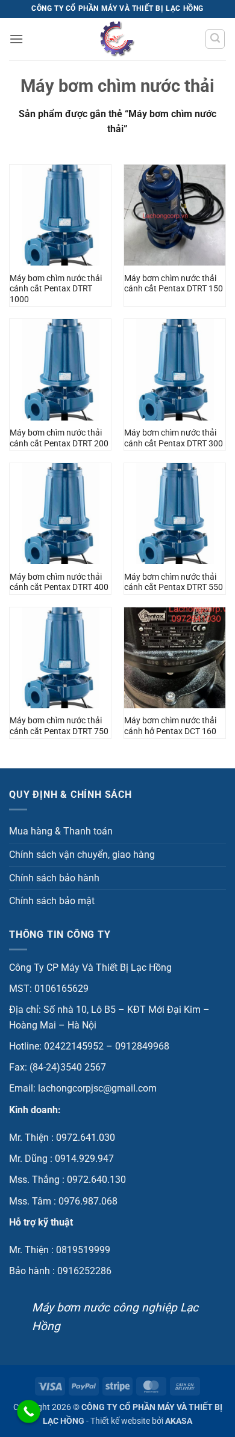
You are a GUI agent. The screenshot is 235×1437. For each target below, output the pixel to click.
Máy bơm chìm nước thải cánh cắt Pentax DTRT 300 (173, 438)
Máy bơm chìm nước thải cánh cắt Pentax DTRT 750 (59, 725)
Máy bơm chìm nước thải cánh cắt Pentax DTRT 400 (59, 582)
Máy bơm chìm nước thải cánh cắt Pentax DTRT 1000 (56, 288)
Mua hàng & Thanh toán (61, 831)
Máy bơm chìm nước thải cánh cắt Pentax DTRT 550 (173, 582)
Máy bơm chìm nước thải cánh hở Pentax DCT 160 (170, 725)
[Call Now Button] (28, 1411)
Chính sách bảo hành (54, 878)
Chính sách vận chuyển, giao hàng (82, 854)
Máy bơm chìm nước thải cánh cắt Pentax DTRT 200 (59, 438)
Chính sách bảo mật (52, 901)
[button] (16, 38)
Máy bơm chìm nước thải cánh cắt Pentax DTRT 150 (173, 283)
